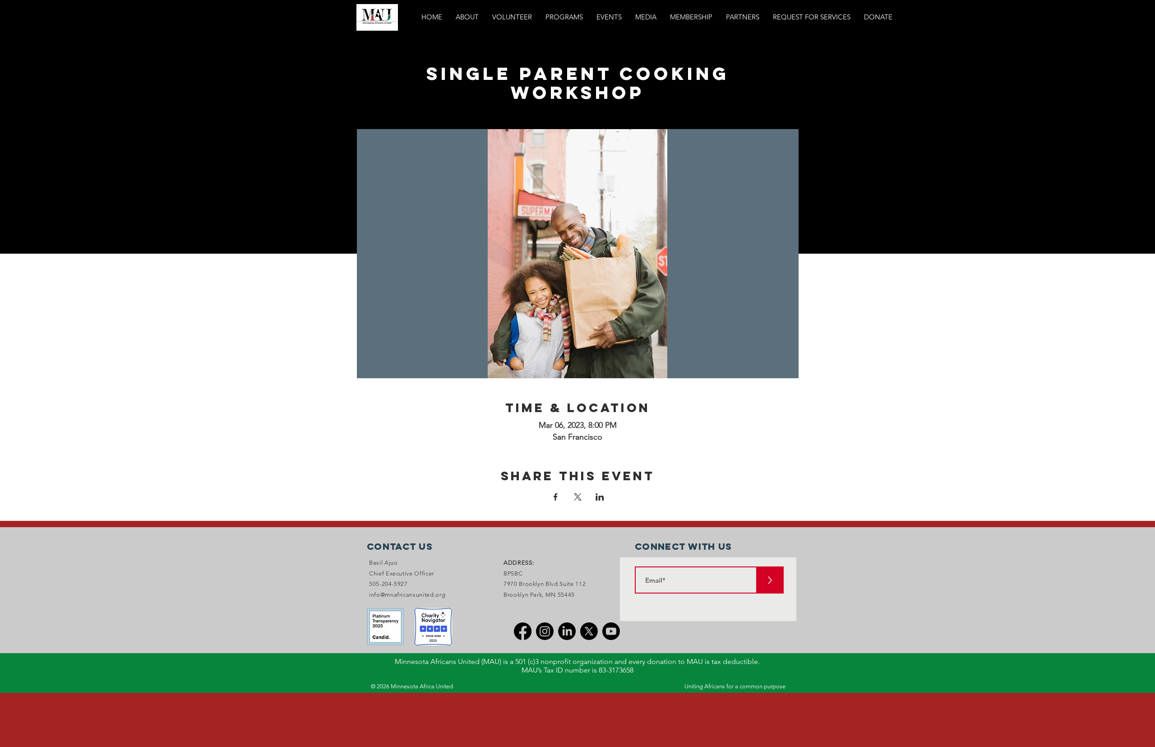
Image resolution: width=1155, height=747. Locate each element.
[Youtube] (611, 631)
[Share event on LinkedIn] (600, 497)
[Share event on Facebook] (555, 497)
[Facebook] (522, 631)
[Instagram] (545, 631)
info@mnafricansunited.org (407, 594)
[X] (589, 631)
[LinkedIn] (567, 631)
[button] (564, 17)
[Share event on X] (577, 497)
